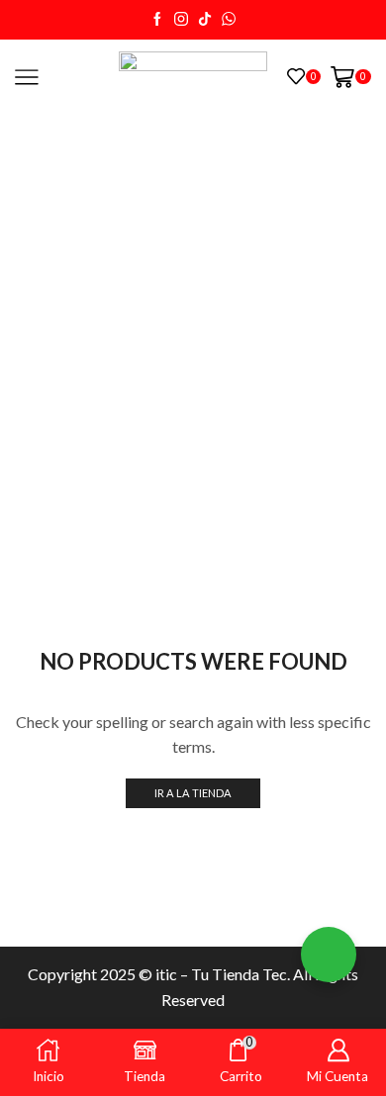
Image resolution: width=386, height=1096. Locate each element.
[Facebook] (157, 20)
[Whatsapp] (229, 20)
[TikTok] (205, 20)
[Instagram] (181, 20)
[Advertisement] (193, 316)
